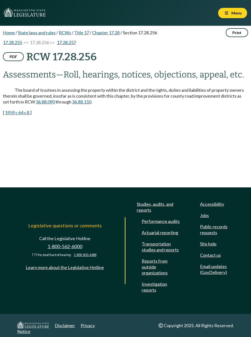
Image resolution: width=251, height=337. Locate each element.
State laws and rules (37, 32)
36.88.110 (81, 101)
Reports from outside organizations (155, 266)
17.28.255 (12, 42)
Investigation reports (154, 287)
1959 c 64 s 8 (17, 112)
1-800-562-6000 (65, 246)
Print (236, 32)
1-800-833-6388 (85, 255)
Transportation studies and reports (160, 246)
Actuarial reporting (160, 232)
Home (9, 32)
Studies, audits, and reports (155, 207)
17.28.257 (66, 42)
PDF (13, 56)
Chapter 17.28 (106, 32)
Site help (208, 243)
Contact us (210, 255)
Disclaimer (65, 325)
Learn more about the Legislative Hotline (65, 267)
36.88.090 (45, 101)
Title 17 (81, 32)
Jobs (204, 215)
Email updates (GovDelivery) (213, 269)
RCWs (65, 32)
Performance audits (161, 221)
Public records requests (213, 229)
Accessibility (212, 204)
